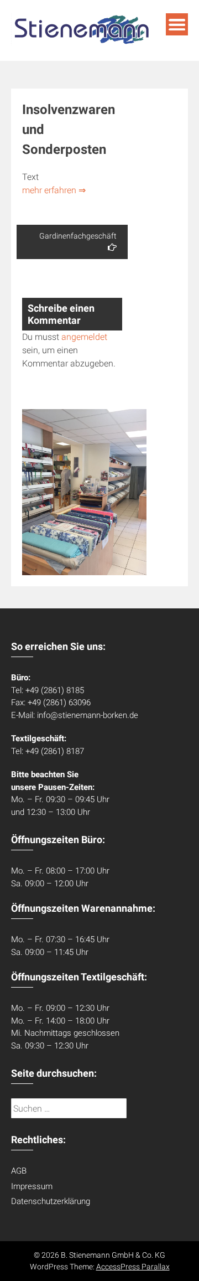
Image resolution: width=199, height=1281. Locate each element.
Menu (177, 24)
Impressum (32, 1186)
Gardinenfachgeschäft (78, 235)
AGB (19, 1171)
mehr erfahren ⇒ (54, 190)
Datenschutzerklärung (50, 1201)
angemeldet (84, 337)
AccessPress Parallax (133, 1266)
